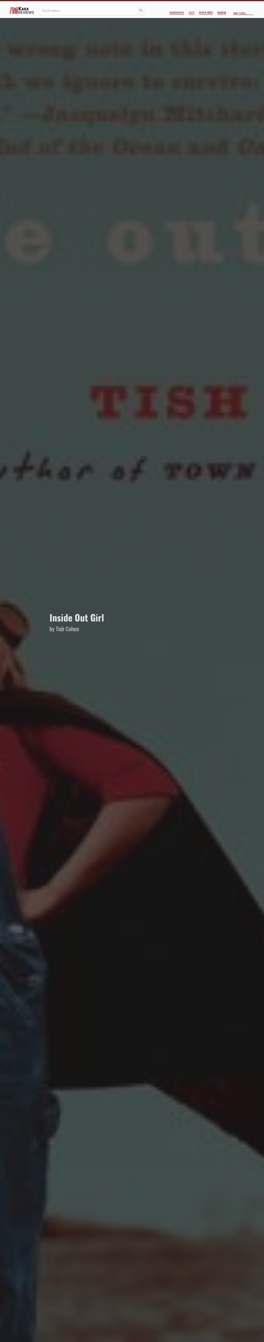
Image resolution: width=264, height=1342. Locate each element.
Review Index (206, 13)
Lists (191, 13)
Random (221, 13)
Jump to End (239, 13)
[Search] (141, 10)
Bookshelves (177, 13)
